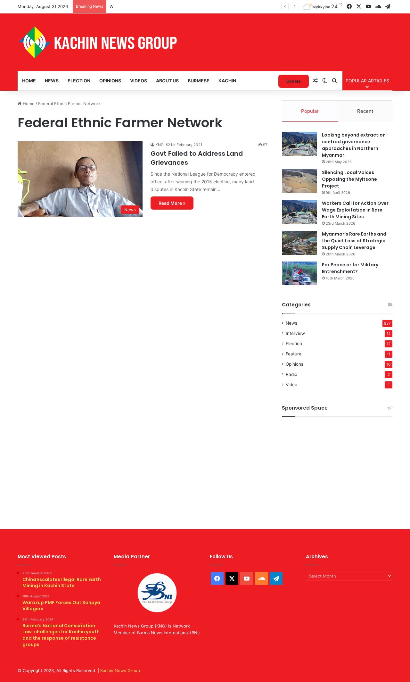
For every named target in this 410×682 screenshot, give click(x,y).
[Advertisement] (337, 468)
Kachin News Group (120, 670)
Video (291, 384)
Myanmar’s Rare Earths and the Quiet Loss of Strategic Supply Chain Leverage (354, 241)
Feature (293, 353)
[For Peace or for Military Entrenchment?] (299, 273)
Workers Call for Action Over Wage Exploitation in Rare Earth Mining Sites (355, 210)
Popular (310, 111)
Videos (138, 80)
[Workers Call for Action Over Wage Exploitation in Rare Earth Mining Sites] (299, 212)
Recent (365, 111)
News (52, 80)
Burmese (198, 80)
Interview (295, 333)
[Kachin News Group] (98, 42)
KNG (159, 144)
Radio (291, 374)
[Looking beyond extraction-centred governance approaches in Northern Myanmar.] (299, 144)
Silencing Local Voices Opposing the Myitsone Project (349, 179)
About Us (167, 80)
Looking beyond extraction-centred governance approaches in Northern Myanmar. (355, 145)
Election (79, 80)
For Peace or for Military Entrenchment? (350, 268)
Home (29, 80)
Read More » (172, 203)
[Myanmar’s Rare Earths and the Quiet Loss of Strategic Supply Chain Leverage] (299, 243)
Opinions (110, 80)
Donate (293, 81)
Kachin (227, 80)
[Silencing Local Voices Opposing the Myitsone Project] (299, 181)
